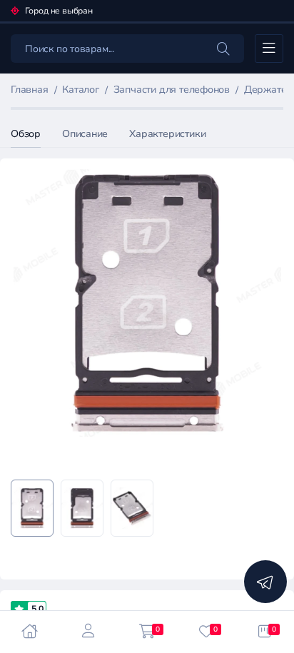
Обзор (26, 134)
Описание (85, 134)
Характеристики (167, 134)
